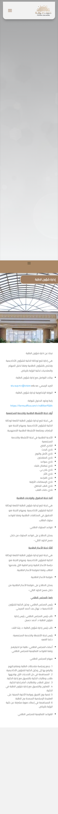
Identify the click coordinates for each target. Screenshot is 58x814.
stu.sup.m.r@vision (21, 385)
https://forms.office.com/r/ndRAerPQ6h (31, 405)
